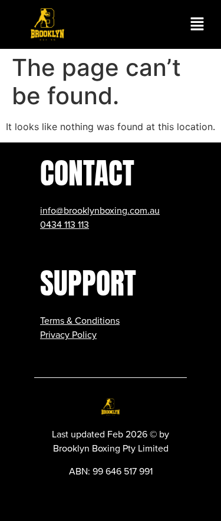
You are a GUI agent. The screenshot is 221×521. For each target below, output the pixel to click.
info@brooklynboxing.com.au (100, 211)
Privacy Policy (68, 335)
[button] (197, 24)
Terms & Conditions (80, 321)
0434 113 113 (64, 225)
